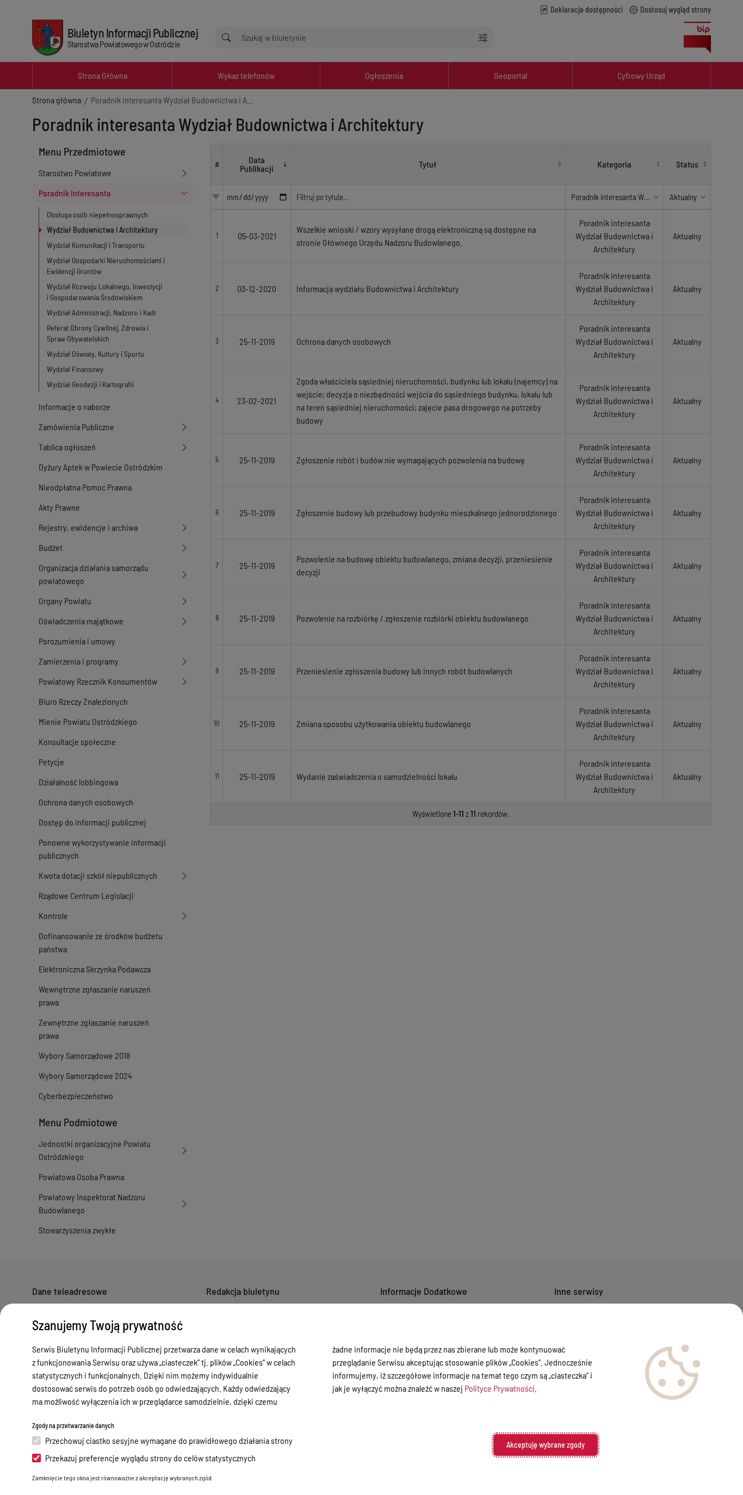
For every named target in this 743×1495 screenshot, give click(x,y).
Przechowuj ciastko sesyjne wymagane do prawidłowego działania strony (169, 1440)
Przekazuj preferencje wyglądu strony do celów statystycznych (150, 1458)
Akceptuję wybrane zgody (545, 1444)
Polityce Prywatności (500, 1388)
